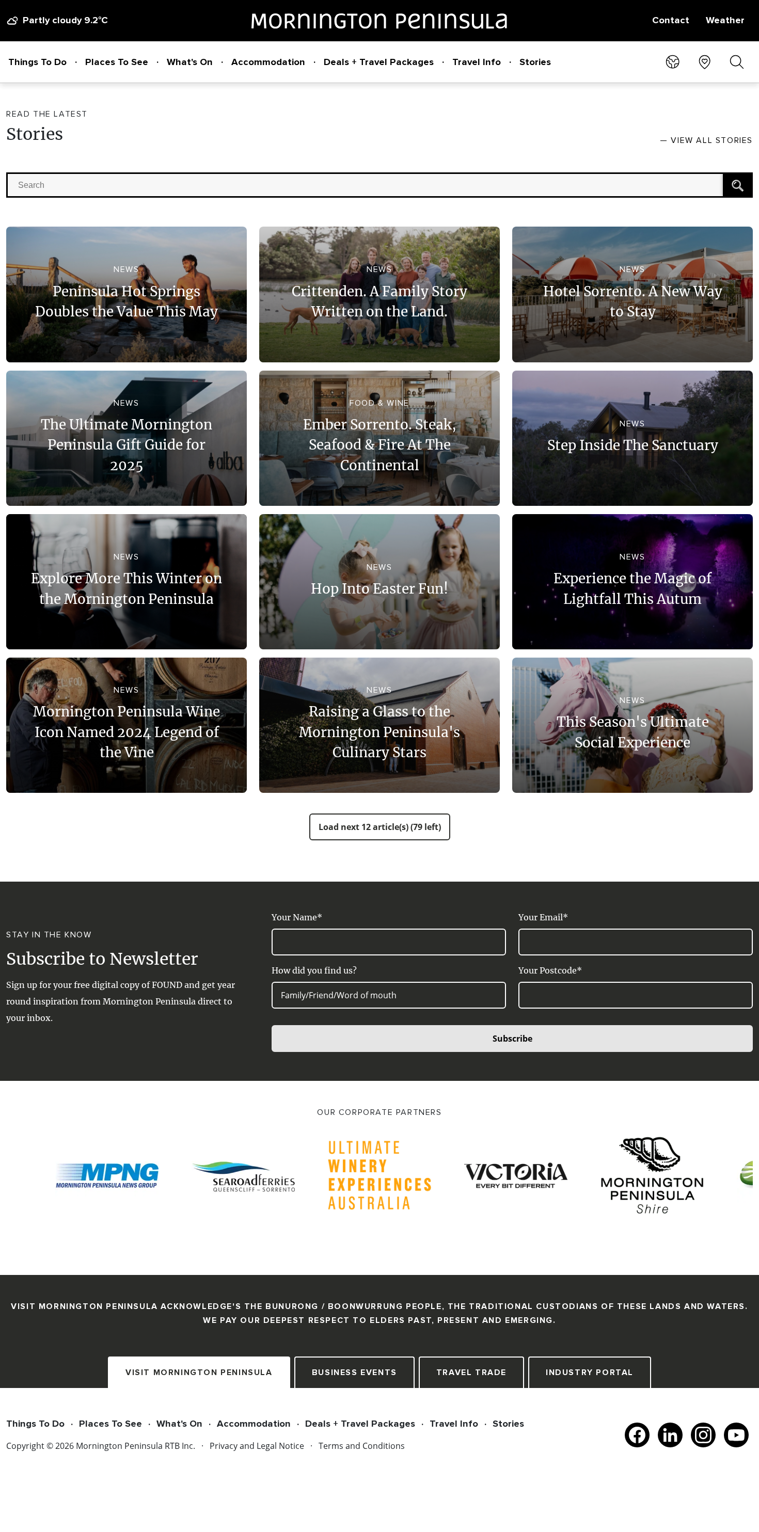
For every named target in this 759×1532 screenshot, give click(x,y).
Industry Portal (590, 1372)
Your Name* (297, 917)
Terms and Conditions (362, 1445)
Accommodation (268, 62)
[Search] (737, 185)
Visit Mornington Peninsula (199, 1372)
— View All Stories (706, 140)
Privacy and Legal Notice (257, 1445)
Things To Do (37, 62)
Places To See (116, 62)
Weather (725, 20)
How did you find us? (314, 970)
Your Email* (543, 917)
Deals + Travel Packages (379, 62)
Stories (535, 62)
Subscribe (512, 1038)
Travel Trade (471, 1372)
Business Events (354, 1372)
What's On (190, 62)
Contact (670, 20)
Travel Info (476, 62)
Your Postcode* (550, 970)
